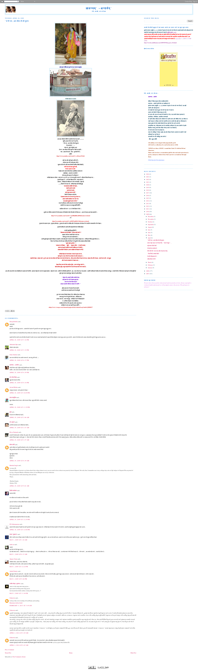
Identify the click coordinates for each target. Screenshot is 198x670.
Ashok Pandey (14, 571)
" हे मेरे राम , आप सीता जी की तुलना (155, 240)
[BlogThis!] (8, 311)
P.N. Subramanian (14, 524)
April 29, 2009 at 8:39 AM (19, 461)
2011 (147, 209)
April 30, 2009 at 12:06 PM (20, 530)
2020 (147, 185)
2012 (147, 206)
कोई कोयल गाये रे (151, 259)
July (149, 230)
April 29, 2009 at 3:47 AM (19, 427)
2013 (147, 203)
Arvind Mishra (14, 387)
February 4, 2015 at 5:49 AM (21, 605)
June (149, 232)
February (150, 265)
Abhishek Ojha (14, 344)
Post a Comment (9, 650)
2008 (147, 271)
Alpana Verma (13, 559)
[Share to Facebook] (12, 311)
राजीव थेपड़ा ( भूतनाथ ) (15, 583)
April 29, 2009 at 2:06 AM (19, 417)
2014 (147, 201)
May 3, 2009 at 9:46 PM (18, 579)
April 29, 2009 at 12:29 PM (20, 519)
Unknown (12, 598)
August (150, 227)
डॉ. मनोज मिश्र (13, 377)
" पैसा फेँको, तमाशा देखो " (153, 253)
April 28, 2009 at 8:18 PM (19, 383)
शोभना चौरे (12, 444)
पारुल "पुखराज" (13, 534)
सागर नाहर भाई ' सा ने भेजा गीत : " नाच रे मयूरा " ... (159, 243)
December (151, 216)
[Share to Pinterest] (14, 311)
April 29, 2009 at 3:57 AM (19, 440)
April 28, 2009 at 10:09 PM (20, 393)
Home (70, 653)
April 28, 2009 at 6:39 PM (19, 372)
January (150, 268)
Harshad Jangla (14, 465)
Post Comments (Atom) (19, 657)
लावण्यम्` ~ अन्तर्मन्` (14, 365)
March (150, 262)
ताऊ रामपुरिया (13, 397)
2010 (147, 211)
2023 (147, 177)
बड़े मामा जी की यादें (151, 245)
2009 (147, 214)
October (150, 222)
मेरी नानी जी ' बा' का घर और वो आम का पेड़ (157, 251)
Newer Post (8, 653)
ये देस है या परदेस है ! (152, 248)
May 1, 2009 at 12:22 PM (19, 566)
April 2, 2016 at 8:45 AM (19, 645)
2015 (147, 198)
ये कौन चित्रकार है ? (152, 256)
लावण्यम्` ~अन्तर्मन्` (99, 8)
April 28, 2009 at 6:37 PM (19, 360)
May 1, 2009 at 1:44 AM (18, 540)
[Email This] (6, 311)
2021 (147, 182)
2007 (147, 274)
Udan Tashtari (13, 355)
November (151, 219)
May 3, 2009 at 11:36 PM (19, 593)
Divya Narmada (14, 432)
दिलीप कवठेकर (13, 490)
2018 (147, 190)
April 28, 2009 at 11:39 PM (20, 407)
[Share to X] (10, 311)
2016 (147, 195)
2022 (147, 179)
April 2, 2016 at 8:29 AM (19, 633)
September (151, 224)
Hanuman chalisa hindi (16, 603)
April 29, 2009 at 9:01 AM (19, 486)
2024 (147, 174)
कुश (10, 412)
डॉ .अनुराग (12, 422)
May (149, 235)
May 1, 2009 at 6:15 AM (18, 554)
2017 (147, 193)
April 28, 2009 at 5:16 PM (19, 340)
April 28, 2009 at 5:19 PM (19, 350)
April (149, 238)
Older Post (133, 653)
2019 (147, 187)
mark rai (12, 544)
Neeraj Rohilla (14, 321)
